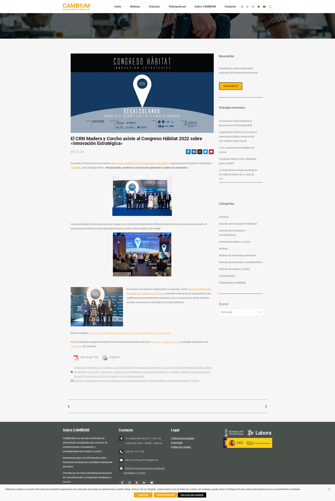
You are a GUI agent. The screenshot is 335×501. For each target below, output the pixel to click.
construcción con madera (147, 367)
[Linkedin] (188, 151)
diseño (199, 367)
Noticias (78, 380)
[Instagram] (199, 151)
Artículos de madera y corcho (234, 241)
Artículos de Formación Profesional (238, 223)
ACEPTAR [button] (143, 495)
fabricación (106, 372)
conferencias (94, 367)
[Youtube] (211, 151)
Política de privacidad (182, 438)
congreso (107, 367)
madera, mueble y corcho (165, 342)
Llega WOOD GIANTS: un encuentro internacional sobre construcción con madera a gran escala (238, 136)
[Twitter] (205, 151)
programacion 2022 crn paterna (101, 376)
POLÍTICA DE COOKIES (192, 495)
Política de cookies (181, 447)
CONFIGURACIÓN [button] (165, 495)
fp (169, 372)
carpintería (80, 367)
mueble (185, 372)
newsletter (76, 346)
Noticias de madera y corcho (183, 380)
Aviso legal (177, 442)
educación (93, 372)
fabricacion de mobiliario (127, 372)
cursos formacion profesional (178, 367)
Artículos (224, 217)
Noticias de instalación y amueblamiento (144, 380)
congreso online (123, 367)
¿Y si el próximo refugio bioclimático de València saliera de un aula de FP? (238, 174)
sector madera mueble (132, 376)
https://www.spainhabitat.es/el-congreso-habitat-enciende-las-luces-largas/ (130, 333)
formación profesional (154, 372)
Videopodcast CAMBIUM (232, 282)
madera (175, 372)
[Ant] (118, 406)
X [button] (329, 489)
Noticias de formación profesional (102, 380)
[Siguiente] (217, 406)
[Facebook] (194, 151)
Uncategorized (227, 275)
